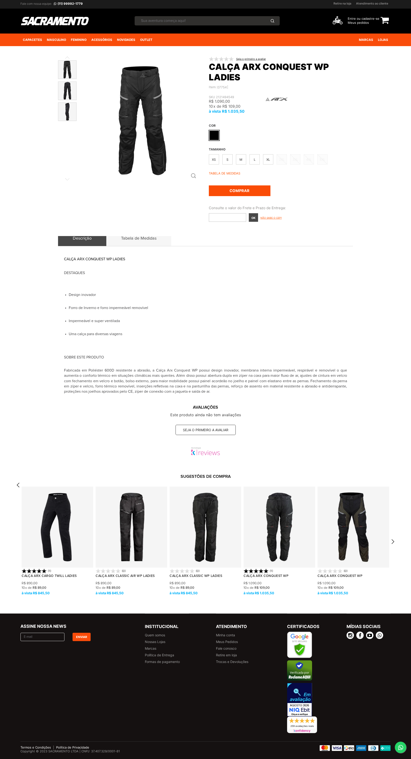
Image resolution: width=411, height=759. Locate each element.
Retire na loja (342, 3)
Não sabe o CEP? (271, 218)
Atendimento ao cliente (372, 3)
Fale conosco (226, 648)
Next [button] (392, 543)
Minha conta (225, 635)
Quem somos (155, 635)
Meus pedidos (358, 22)
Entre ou (354, 18)
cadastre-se (370, 18)
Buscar (272, 20)
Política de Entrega (159, 655)
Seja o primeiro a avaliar (205, 430)
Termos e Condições (35, 747)
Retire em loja (226, 655)
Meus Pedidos (227, 642)
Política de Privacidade (72, 747)
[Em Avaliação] (299, 699)
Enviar (81, 637)
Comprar (240, 190)
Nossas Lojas (155, 642)
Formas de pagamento (162, 662)
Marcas (150, 648)
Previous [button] (18, 486)
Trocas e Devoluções (232, 662)
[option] (57, 541)
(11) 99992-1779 (70, 3)
